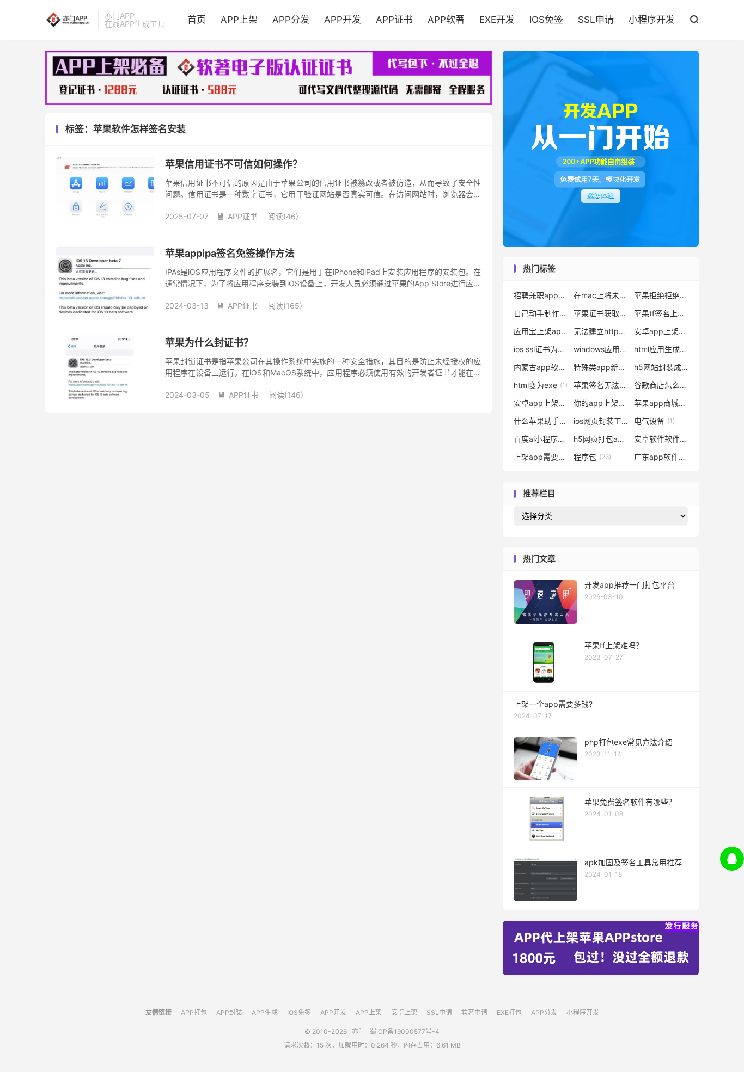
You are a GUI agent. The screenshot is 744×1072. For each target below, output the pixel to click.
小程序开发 (652, 19)
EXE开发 (497, 19)
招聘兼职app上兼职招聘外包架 (541, 295)
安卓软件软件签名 (661, 438)
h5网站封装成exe (661, 367)
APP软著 (446, 19)
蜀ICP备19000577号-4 (405, 1031)
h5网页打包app (601, 438)
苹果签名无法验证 (601, 385)
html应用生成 (661, 349)
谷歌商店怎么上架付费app (661, 385)
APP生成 (265, 1012)
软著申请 (474, 1012)
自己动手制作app (541, 313)
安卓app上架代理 (541, 403)
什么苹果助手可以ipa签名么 (541, 421)
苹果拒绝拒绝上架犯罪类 (661, 295)
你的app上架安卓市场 (601, 403)
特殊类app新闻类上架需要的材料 (601, 367)
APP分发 (290, 19)
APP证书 (394, 19)
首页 (196, 19)
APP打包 (194, 1012)
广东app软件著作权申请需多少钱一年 (661, 456)
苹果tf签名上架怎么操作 (661, 313)
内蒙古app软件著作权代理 (541, 367)
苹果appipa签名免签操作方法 (230, 253)
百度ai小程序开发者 (541, 438)
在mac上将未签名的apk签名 (601, 295)
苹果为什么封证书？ (209, 342)
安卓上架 (404, 1012)
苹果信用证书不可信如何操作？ (233, 164)
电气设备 (654, 421)
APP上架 (239, 19)
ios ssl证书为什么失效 (541, 349)
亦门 (69, 19)
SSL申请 (596, 19)
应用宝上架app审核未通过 (541, 331)
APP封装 (229, 1012)
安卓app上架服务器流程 (661, 331)
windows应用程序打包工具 (601, 349)
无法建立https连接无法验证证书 (601, 331)
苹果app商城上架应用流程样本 (661, 403)
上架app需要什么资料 (541, 456)
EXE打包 (509, 1012)
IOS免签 (546, 19)
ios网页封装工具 (601, 421)
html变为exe (541, 385)
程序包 (592, 456)
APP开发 (342, 19)
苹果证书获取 (601, 313)
